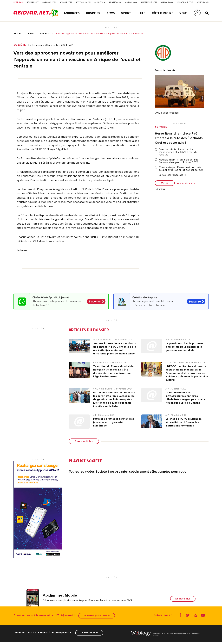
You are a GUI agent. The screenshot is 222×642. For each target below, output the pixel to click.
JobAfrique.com (185, 2)
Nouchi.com (203, 2)
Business (93, 13)
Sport (126, 13)
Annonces (72, 13)
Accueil (17, 33)
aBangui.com (167, 2)
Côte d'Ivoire (162, 13)
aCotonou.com (83, 2)
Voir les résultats (186, 183)
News (111, 13)
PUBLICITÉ (110, 27)
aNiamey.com (115, 2)
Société (44, 33)
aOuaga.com (66, 2)
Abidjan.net (33, 2)
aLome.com (99, 2)
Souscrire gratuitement (97, 615)
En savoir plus (182, 598)
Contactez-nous (89, 632)
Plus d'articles (84, 441)
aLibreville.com (149, 2)
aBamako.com (49, 2)
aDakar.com (131, 2)
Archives (161, 189)
